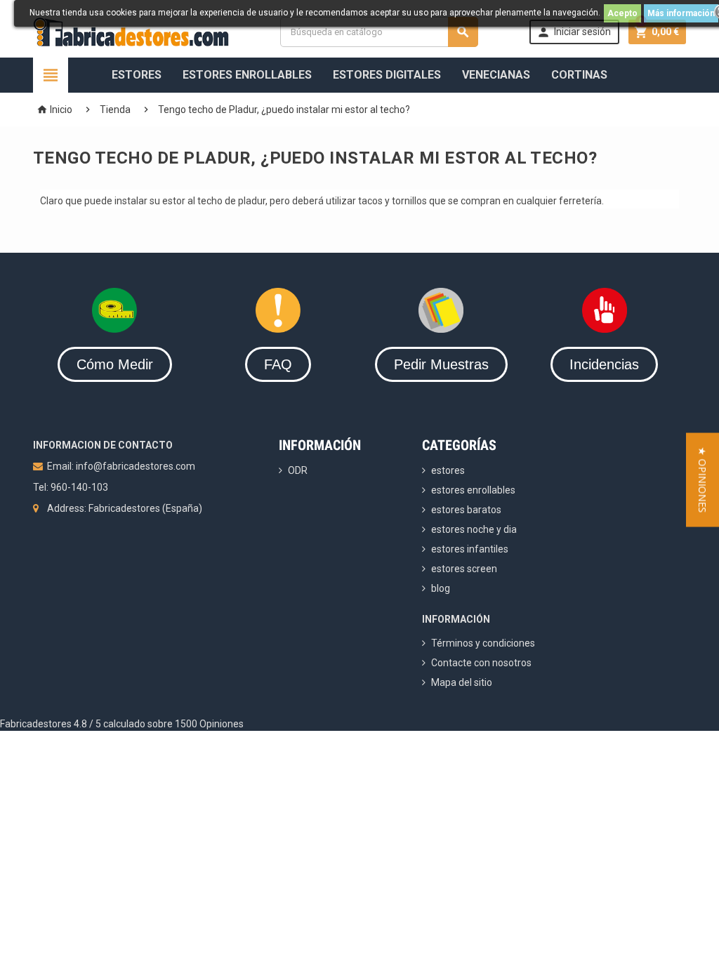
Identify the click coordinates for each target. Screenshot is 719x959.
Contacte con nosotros (481, 662)
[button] (702, 479)
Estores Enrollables (247, 74)
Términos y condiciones (483, 643)
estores (448, 470)
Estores (136, 74)
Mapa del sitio (461, 682)
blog (440, 588)
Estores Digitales (387, 74)
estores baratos (466, 509)
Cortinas (579, 74)
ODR (298, 470)
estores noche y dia (474, 529)
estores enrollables (473, 490)
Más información (681, 13)
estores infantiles (469, 549)
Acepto (622, 13)
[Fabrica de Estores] (131, 31)
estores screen (464, 568)
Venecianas (496, 74)
